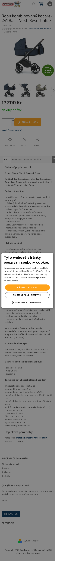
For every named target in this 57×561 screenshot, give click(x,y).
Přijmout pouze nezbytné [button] (27, 295)
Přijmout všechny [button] (27, 287)
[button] (27, 302)
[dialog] (27, 280)
